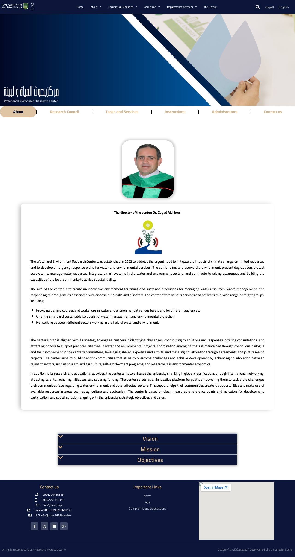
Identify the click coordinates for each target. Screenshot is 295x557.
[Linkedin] (54, 526)
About (18, 111)
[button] (257, 7)
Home (80, 6)
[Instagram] (44, 526)
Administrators (224, 111)
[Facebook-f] (34, 526)
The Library (210, 6)
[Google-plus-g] (64, 526)
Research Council (64, 111)
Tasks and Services (122, 111)
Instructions (175, 111)
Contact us (273, 111)
